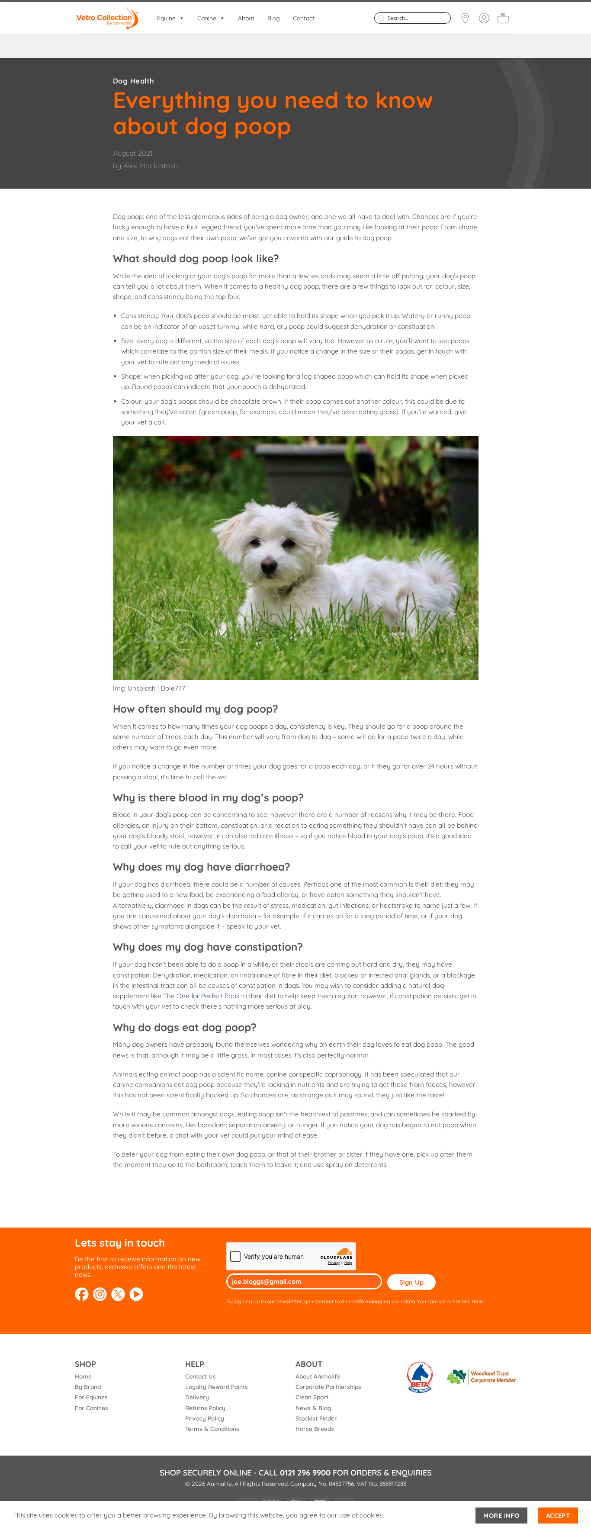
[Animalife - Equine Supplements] (107, 18)
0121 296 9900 (305, 1473)
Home (83, 1376)
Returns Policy (205, 1407)
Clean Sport (312, 1397)
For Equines (91, 1397)
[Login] (484, 18)
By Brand (88, 1386)
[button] (503, 18)
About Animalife (318, 1376)
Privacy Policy (204, 1418)
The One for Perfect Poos (201, 996)
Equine (166, 18)
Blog (273, 18)
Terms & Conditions (212, 1428)
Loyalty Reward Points (216, 1386)
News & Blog (313, 1407)
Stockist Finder (316, 1418)
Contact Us (200, 1376)
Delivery (197, 1397)
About (246, 18)
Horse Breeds (315, 1428)
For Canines (91, 1407)
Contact (304, 18)
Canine (206, 18)
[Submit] (381, 18)
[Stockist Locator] (465, 18)
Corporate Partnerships (328, 1386)
